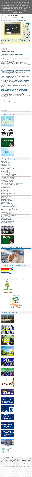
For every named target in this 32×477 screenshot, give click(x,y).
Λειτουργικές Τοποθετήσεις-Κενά (9, 184)
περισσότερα (19, 55)
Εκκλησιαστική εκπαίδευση (8, 174)
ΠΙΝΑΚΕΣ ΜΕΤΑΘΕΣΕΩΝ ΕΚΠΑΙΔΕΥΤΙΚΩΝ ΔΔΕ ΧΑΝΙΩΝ (12, 16)
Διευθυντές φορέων (6, 170)
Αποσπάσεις (4, 165)
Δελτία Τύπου (4, 167)
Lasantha (26, 465)
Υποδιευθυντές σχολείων (7, 215)
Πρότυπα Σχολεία (5, 203)
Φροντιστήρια (4, 216)
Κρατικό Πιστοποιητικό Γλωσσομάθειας (11, 183)
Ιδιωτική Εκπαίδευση (6, 178)
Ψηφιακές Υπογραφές (6, 219)
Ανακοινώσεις (4, 162)
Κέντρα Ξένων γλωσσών (7, 180)
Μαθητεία (3, 186)
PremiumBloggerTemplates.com (10, 466)
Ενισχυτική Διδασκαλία (7, 177)
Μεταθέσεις (23, 20)
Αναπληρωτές (4, 164)
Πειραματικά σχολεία (6, 200)
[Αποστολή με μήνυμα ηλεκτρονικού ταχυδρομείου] (1, 49)
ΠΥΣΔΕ (2, 197)
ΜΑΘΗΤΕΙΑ (16, 295)
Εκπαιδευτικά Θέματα (6, 175)
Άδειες (2, 161)
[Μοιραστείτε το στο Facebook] (6, 49)
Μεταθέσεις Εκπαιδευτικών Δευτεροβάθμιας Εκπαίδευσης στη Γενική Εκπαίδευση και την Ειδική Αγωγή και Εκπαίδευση (15, 90)
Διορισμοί (3, 171)
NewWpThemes (11, 465)
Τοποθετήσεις (4, 211)
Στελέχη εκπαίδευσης (6, 205)
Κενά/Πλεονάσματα (6, 181)
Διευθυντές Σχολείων (6, 168)
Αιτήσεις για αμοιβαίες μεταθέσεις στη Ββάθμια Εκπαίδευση (15, 80)
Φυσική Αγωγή (4, 218)
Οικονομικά (4, 194)
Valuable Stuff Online (24, 466)
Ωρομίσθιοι (4, 224)
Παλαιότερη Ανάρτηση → (24, 101)
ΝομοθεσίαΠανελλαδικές (7, 193)
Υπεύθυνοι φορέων (6, 212)
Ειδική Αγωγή (4, 173)
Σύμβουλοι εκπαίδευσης (7, 208)
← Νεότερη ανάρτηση (7, 101)
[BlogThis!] (3, 49)
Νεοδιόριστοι (4, 190)
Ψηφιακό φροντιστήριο (7, 221)
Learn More (14, 12)
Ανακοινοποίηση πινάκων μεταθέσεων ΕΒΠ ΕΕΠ (12, 54)
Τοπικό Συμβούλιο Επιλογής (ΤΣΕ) (9, 209)
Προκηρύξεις (4, 202)
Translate (6, 281)
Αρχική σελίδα (15, 101)
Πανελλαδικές (4, 199)
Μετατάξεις (4, 189)
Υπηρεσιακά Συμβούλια (7, 213)
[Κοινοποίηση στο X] (5, 49)
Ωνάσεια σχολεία (5, 222)
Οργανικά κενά (4, 196)
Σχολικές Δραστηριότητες (8, 206)
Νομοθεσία (4, 192)
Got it (20, 12)
